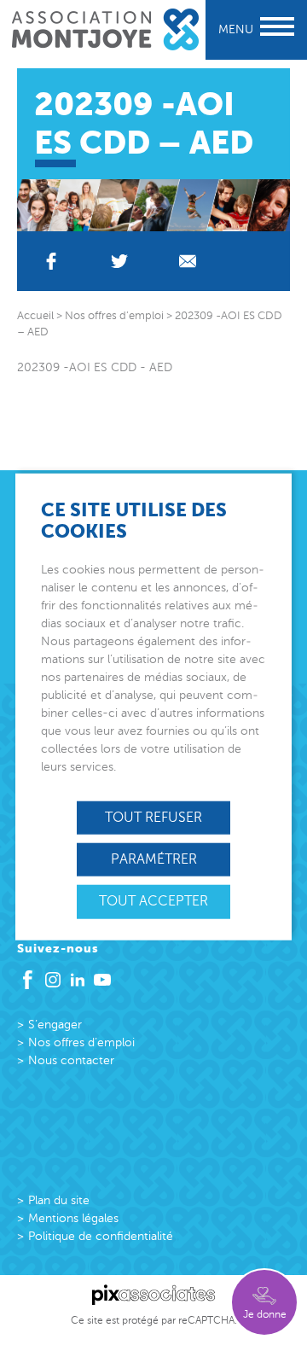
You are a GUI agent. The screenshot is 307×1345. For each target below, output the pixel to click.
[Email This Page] (188, 261)
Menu (235, 29)
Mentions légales (73, 1218)
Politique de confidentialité (100, 1236)
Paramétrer (154, 859)
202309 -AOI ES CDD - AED (94, 367)
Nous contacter (71, 1060)
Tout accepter (153, 901)
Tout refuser (153, 817)
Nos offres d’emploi (81, 1042)
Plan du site (59, 1200)
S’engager (55, 1024)
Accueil (35, 316)
